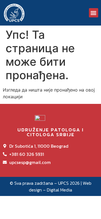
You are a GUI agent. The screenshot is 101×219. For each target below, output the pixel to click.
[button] (93, 12)
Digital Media (59, 189)
